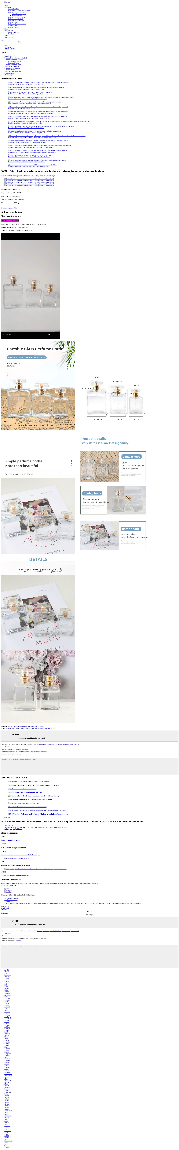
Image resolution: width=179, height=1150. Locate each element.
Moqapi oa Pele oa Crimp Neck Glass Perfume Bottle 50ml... (26, 128)
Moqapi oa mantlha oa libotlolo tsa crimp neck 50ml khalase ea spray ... (29, 166)
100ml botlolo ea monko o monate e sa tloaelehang (27, 807)
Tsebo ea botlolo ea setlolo (10, 840)
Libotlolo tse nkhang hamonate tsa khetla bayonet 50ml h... (25, 123)
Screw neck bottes (17, 15)
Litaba (6, 29)
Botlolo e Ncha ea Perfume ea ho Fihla (19, 10)
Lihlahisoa (7, 7)
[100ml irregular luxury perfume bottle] (24, 803)
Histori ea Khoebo (13, 32)
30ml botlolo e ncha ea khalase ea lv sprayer (25, 792)
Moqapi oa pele (12, 25)
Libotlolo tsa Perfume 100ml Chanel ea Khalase (39, 903)
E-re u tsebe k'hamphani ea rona (13, 848)
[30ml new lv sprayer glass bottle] (22, 789)
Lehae (6, 5)
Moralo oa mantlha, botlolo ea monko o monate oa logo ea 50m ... (27, 132)
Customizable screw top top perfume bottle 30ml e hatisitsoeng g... (27, 99)
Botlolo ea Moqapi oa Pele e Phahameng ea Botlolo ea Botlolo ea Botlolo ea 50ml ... (33, 137)
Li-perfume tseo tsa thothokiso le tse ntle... (17, 875)
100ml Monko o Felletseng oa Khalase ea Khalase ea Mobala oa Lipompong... (38, 814)
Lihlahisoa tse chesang (11, 898)
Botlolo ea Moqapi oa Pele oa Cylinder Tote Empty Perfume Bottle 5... (29, 118)
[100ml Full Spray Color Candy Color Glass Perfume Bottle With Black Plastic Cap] (37, 810)
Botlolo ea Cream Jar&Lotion (17, 24)
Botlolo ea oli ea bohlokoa (16, 20)
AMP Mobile (8, 901)
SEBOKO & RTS (13, 9)
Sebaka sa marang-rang (11, 900)
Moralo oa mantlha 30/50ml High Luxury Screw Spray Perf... (26, 84)
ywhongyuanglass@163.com (13, 829)
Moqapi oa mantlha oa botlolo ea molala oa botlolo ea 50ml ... (26, 162)
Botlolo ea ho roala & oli (15, 19)
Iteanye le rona (8, 37)
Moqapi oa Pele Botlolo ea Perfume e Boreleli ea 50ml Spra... (26, 89)
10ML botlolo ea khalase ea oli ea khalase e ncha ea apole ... (31, 800)
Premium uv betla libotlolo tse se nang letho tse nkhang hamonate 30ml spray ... (31, 113)
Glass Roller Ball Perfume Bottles (14, 903)
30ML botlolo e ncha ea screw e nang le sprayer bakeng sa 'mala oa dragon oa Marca (31, 728)
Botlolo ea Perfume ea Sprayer (17, 12)
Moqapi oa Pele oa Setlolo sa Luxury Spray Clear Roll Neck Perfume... (29, 157)
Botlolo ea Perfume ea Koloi (16, 17)
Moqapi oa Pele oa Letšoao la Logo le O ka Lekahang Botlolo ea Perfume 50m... (32, 152)
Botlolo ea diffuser (13, 22)
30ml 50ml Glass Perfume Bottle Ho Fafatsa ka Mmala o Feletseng (33, 785)
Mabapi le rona (8, 30)
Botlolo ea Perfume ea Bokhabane (109, 903)
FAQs (6, 35)
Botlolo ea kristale (13, 27)
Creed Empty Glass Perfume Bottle (130, 903)
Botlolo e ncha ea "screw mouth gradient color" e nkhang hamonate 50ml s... (30, 103)
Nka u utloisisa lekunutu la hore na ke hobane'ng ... (20, 855)
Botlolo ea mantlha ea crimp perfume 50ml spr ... (22, 108)
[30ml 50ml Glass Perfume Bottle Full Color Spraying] (28, 781)
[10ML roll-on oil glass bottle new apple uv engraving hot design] (33, 796)
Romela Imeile (5, 908)
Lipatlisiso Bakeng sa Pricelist (9, 885)
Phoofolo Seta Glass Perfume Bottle (88, 903)
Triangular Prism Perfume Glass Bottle (65, 903)
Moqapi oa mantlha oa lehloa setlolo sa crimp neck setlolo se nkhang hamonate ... (32, 147)
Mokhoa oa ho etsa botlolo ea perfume (15, 865)
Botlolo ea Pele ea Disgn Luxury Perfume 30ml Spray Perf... (26, 94)
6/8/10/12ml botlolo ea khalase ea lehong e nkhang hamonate (25, 726)
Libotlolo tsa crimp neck (19, 14)
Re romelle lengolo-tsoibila (9, 208)
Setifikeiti (11, 34)
